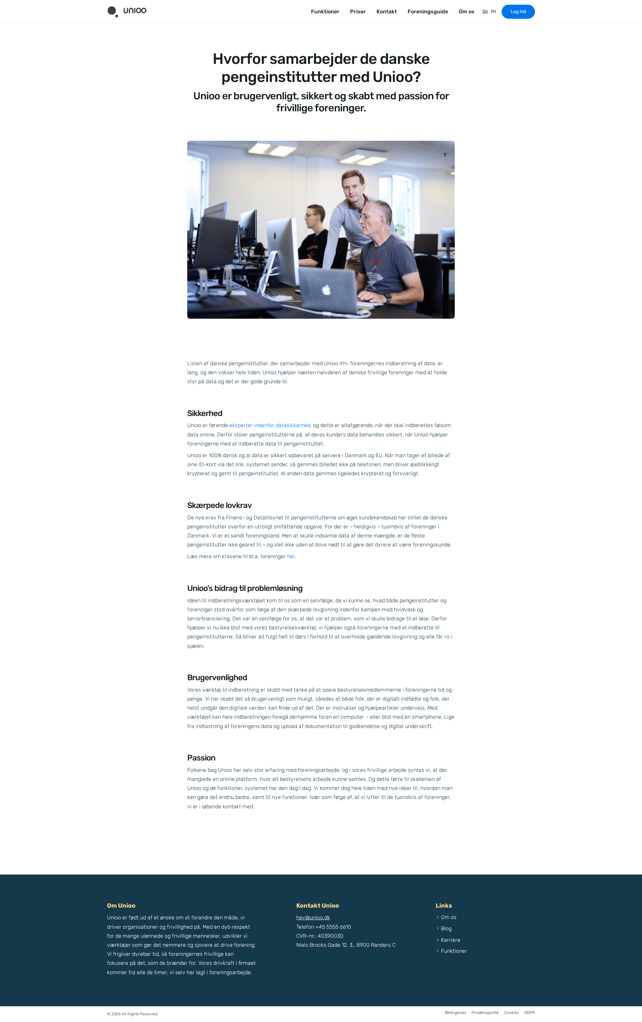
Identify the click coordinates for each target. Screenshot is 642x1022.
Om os (466, 11)
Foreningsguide (428, 11)
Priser (358, 11)
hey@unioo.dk (313, 917)
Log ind (518, 11)
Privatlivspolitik (485, 1012)
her (291, 556)
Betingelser (455, 1012)
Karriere (450, 940)
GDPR (529, 1012)
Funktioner (325, 11)
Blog (446, 928)
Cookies (511, 1012)
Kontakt (387, 11)
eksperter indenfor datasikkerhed (269, 425)
